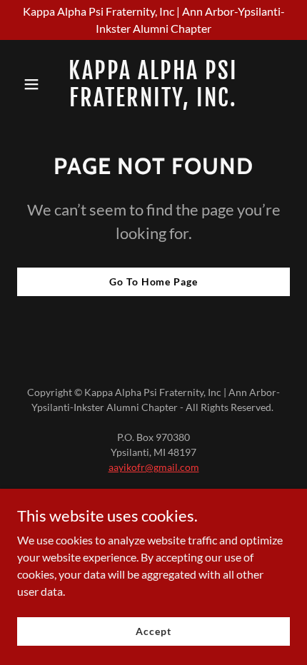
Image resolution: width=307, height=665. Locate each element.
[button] (37, 84)
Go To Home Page (153, 281)
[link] (153, 101)
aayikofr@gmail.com (154, 467)
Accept (153, 631)
